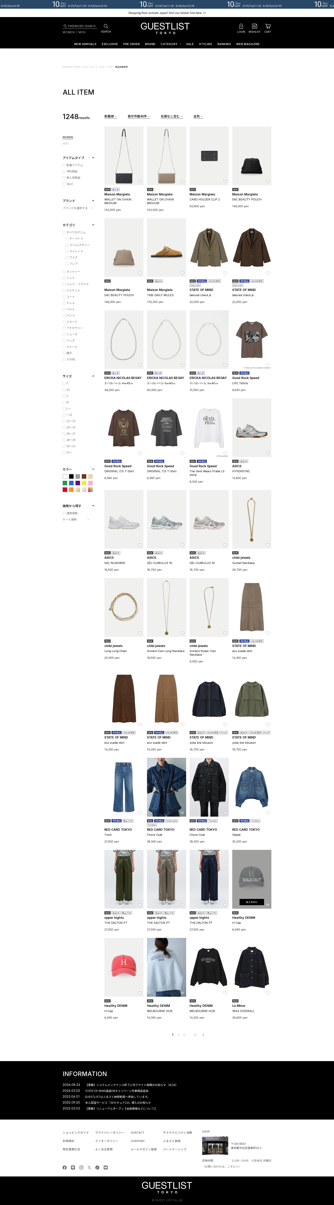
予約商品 (72, 171)
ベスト (70, 309)
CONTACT (138, 1132)
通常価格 (72, 513)
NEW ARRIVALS (85, 44)
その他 (70, 359)
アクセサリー (74, 328)
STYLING (205, 44)
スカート (72, 321)
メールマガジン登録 (144, 1149)
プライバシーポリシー (109, 1132)
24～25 (70, 427)
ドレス (70, 303)
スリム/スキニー (79, 245)
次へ (203, 1035)
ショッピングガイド (76, 1132)
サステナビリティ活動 (177, 1132)
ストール (72, 347)
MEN (66, 143)
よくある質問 (104, 1149)
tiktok (97, 1168)
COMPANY (138, 1141)
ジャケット (73, 290)
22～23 (70, 421)
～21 (69, 415)
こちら (231, 1166)
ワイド (73, 257)
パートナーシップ (174, 1149)
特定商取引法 (71, 1149)
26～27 (70, 433)
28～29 (70, 440)
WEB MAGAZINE (248, 44)
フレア (73, 263)
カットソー (73, 271)
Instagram (81, 1168)
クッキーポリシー (107, 1141)
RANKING (224, 44)
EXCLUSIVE (110, 44)
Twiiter (89, 1167)
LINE (73, 1168)
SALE (190, 44)
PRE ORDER (131, 44)
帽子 (69, 353)
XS (68, 390)
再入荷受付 (251, 901)
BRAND (150, 44)
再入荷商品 (73, 177)
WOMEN (68, 137)
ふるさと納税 (172, 1141)
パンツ (70, 315)
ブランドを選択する (75, 208)
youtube (106, 1168)
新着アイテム (74, 165)
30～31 (70, 446)
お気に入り (140, 180)
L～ (68, 408)
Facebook (65, 1168)
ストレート (76, 251)
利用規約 (68, 1141)
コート (70, 296)
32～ (69, 452)
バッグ (70, 340)
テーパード (76, 238)
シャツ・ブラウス (77, 284)
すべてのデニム (76, 232)
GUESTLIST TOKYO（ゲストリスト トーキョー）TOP (87, 66)
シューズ (71, 334)
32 (195, 1035)
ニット (70, 278)
